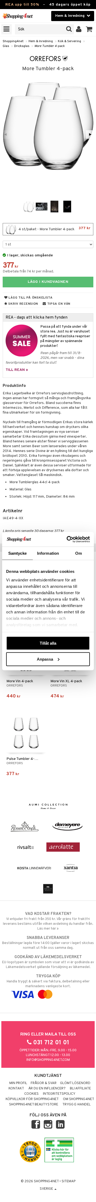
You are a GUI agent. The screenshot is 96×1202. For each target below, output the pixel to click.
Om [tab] (78, 553)
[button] (89, 29)
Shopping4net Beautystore (33, 1104)
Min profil (18, 1083)
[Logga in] (79, 29)
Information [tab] (48, 553)
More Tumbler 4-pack (49, 46)
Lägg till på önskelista (30, 298)
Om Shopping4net (78, 1099)
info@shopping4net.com (48, 1060)
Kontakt (16, 1088)
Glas (6, 46)
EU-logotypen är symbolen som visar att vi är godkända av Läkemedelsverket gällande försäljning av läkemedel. (48, 962)
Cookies (31, 1094)
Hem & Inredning (41, 41)
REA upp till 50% (22, 4)
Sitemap (68, 1181)
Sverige (47, 1189)
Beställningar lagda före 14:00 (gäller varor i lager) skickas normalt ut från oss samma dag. (48, 942)
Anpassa (45, 659)
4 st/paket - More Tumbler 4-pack (54, 229)
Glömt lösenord (75, 1083)
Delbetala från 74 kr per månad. (28, 271)
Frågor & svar (44, 1083)
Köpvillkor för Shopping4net (32, 1099)
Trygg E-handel (76, 1104)
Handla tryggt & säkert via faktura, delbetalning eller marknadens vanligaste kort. (48, 981)
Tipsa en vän (58, 304)
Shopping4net (13, 41)
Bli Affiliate (80, 1088)
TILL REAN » (17, 370)
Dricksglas (21, 46)
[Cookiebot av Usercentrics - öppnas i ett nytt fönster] (68, 539)
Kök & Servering (69, 41)
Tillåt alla (48, 643)
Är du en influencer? (47, 1088)
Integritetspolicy (59, 1094)
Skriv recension (22, 304)
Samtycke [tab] (17, 553)
